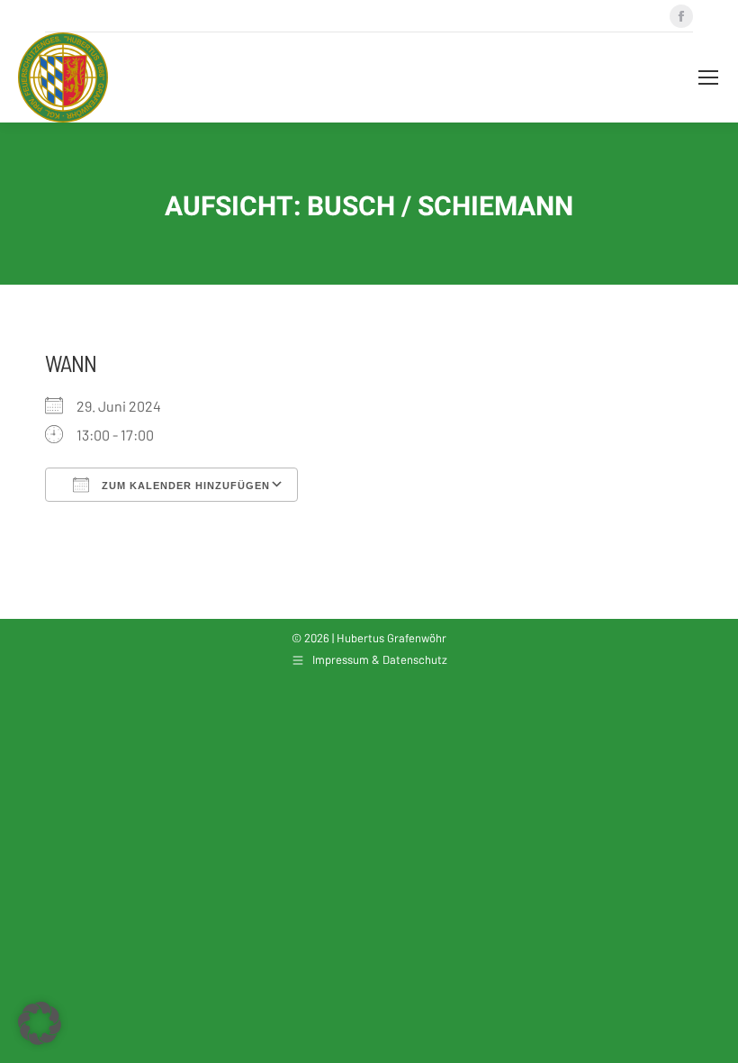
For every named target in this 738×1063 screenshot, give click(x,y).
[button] (39, 1023)
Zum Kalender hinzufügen (184, 485)
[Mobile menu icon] (708, 77)
